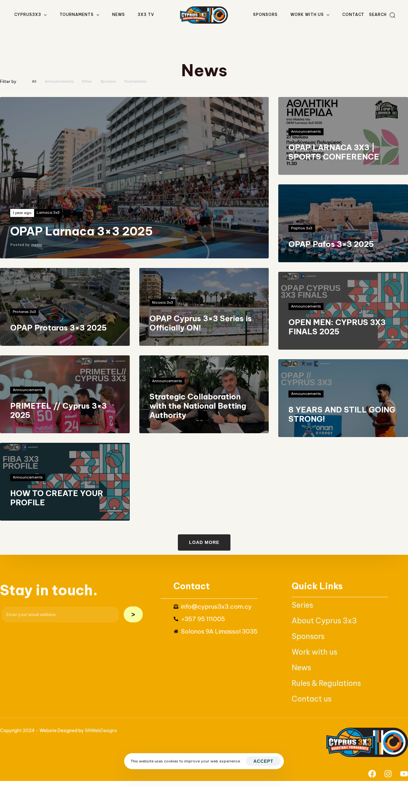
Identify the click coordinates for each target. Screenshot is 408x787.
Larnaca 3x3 (48, 213)
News (118, 14)
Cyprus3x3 (27, 14)
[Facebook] (372, 774)
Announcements (306, 132)
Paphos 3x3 (301, 228)
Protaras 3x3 (24, 312)
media (36, 244)
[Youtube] (404, 774)
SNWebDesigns (101, 730)
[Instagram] (388, 774)
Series (302, 605)
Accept (263, 761)
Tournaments (77, 14)
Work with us (307, 14)
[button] (382, 15)
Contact (353, 14)
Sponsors (265, 14)
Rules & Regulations (326, 683)
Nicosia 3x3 (162, 303)
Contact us (312, 699)
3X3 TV (146, 14)
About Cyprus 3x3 (324, 621)
